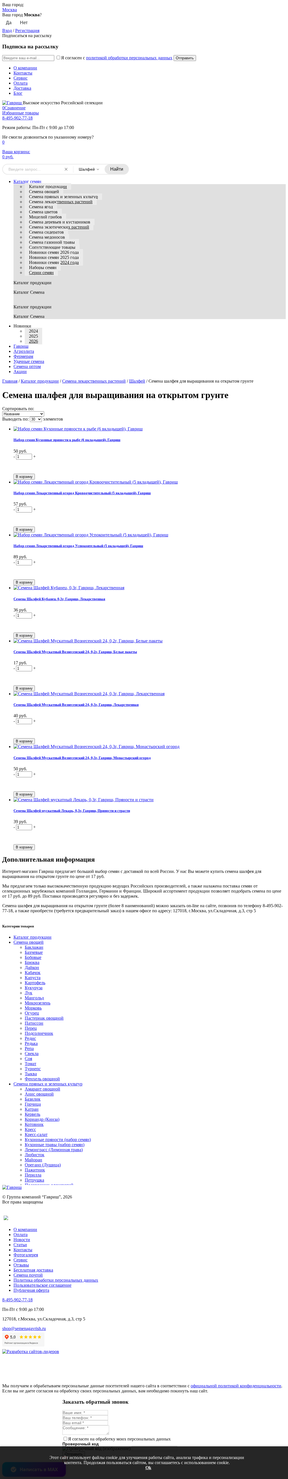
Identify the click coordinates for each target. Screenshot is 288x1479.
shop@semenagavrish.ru (24, 1328)
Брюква (32, 962)
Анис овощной (39, 1094)
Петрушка (34, 1180)
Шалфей (137, 381)
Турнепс (33, 1068)
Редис (30, 1038)
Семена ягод (41, 206)
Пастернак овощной (44, 1018)
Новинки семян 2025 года (54, 257)
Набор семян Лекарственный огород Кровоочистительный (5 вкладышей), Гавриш (82, 493)
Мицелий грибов (45, 216)
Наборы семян (43, 267)
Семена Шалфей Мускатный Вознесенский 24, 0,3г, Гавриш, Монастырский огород (82, 758)
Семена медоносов (47, 237)
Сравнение (14, 107)
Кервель (32, 1114)
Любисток (34, 1154)
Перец (31, 1028)
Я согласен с (116, 57)
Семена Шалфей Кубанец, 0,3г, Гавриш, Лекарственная (59, 599)
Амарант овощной (42, 1089)
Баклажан (34, 947)
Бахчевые (34, 952)
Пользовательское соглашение (42, 1285)
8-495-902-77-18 (17, 118)
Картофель (35, 982)
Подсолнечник (39, 1033)
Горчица (33, 1104)
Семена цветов (43, 211)
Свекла (32, 1053)
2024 (33, 331)
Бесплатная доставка (33, 1270)
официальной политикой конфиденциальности (236, 1385)
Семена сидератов (46, 232)
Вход (7, 30)
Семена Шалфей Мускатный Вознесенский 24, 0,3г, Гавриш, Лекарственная (76, 705)
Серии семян (41, 272)
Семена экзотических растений (59, 227)
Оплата (21, 83)
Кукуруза (33, 987)
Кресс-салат (36, 1134)
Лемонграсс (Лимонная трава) (54, 1149)
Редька (31, 1043)
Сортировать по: (18, 408)
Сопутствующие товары (52, 247)
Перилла (33, 1175)
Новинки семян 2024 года (54, 262)
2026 (33, 341)
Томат (30, 1063)
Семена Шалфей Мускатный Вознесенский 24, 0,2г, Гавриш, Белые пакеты (75, 652)
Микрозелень (37, 1003)
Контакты (23, 73)
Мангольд (34, 997)
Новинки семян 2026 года (54, 252)
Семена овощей (44, 191)
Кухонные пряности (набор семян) (58, 1139)
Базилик (32, 1099)
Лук (28, 992)
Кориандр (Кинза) (42, 1119)
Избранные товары (20, 112)
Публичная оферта (31, 1290)
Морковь (33, 1008)
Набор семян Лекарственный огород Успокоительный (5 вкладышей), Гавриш (78, 546)
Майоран (33, 1159)
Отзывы (21, 1265)
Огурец (32, 1013)
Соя (28, 1058)
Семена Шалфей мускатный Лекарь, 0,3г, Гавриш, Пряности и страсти (72, 811)
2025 (33, 336)
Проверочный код (80, 1444)
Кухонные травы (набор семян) (54, 1144)
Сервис (21, 78)
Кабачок (32, 972)
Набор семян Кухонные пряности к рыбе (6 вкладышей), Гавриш (67, 440)
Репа (29, 1048)
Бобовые (33, 957)
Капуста (32, 977)
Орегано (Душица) (43, 1164)
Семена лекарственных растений (61, 201)
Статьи (20, 1244)
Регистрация (27, 30)
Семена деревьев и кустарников (59, 222)
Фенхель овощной (42, 1078)
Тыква (31, 1073)
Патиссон (34, 1023)
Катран (32, 1109)
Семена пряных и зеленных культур (63, 196)
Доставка (22, 88)
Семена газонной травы (52, 242)
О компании (25, 68)
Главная (9, 381)
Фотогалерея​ (26, 1254)
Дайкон (32, 967)
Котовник (34, 1124)
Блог (18, 93)
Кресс (30, 1129)
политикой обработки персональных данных (129, 57)
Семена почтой (28, 1275)
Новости (22, 1239)
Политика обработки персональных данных (56, 1280)
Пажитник (35, 1170)
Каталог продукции (48, 186)
